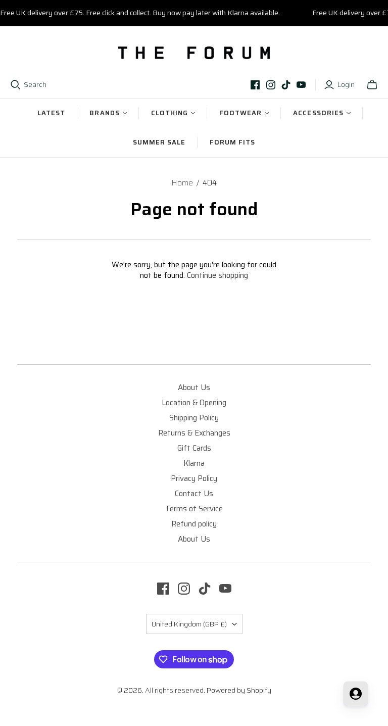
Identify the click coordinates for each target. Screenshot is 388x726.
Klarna (194, 463)
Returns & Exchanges (194, 433)
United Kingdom (189, 624)
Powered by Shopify (239, 690)
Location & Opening (194, 403)
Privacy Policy (194, 478)
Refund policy (194, 524)
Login (346, 85)
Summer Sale (159, 142)
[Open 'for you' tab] (356, 694)
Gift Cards (194, 448)
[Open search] (16, 85)
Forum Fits (232, 142)
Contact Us (194, 494)
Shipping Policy (194, 418)
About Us (194, 387)
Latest (51, 113)
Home (182, 183)
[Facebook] (255, 84)
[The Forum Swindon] (194, 52)
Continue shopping (217, 275)
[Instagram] (270, 84)
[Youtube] (301, 84)
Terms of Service (194, 509)
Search (35, 85)
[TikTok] (285, 84)
